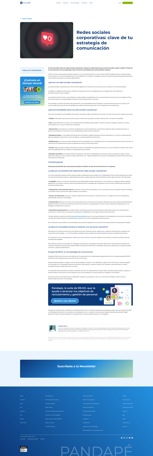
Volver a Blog (27, 18)
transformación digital (79, 216)
